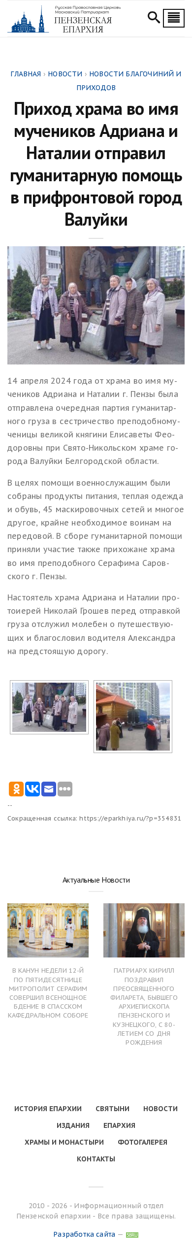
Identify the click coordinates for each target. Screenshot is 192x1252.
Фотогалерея (142, 1142)
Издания (73, 1125)
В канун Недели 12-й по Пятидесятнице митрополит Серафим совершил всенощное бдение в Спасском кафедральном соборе (48, 993)
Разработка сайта (84, 1234)
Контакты (96, 1158)
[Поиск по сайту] (154, 18)
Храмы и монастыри (64, 1142)
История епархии (48, 1108)
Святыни (112, 1108)
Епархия (119, 1125)
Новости (160, 1108)
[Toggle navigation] (174, 18)
